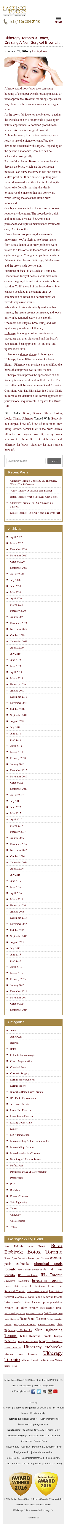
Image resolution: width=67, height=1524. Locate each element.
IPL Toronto (52, 1274)
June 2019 (15, 660)
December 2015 (18, 917)
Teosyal (24, 276)
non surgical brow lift (19, 439)
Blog (59, 1463)
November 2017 (18, 776)
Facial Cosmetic (37, 1435)
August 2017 (17, 795)
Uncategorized (17, 1220)
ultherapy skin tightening (20, 1353)
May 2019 (15, 666)
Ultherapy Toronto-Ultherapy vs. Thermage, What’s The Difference (33, 482)
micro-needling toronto (51, 1307)
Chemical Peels (18, 1067)
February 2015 (18, 979)
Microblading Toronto (22, 1147)
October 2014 (17, 1003)
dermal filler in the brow (37, 429)
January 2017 (17, 838)
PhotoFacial (16, 1177)
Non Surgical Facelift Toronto (26, 1159)
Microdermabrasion (42, 1452)
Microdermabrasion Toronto (25, 1153)
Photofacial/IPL (52, 1458)
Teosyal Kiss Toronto (28, 1341)
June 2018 (15, 733)
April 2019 (16, 672)
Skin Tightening (18, 1202)
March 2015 (16, 973)
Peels (9, 1458)
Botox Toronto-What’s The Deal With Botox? (34, 496)
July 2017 (15, 801)
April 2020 (16, 598)
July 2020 (15, 580)
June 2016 (15, 881)
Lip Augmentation (20, 1134)
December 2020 (18, 549)
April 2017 (16, 819)
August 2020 (17, 574)
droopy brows (53, 434)
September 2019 (18, 641)
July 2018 (15, 727)
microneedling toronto (14, 1313)
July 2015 (15, 948)
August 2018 (17, 721)
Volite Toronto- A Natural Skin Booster (31, 490)
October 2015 (17, 930)
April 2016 (16, 893)
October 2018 (17, 709)
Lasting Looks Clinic (21, 1122)
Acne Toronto (37, 1246)
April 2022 (16, 537)
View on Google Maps (44, 1385)
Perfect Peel (16, 1165)
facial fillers (27, 271)
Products (27, 1463)
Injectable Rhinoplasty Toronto (26, 1092)
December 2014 (18, 991)
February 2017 (18, 831)
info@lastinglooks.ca (19, 1390)
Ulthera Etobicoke (12, 1347)
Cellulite (25, 1446)
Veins (17, 1458)
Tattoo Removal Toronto (35, 1336)
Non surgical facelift (34, 1313)
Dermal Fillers (42, 413)
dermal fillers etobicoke (29, 1269)
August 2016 (17, 868)
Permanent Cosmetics (43, 1446)
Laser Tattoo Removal (22, 1116)
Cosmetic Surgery (19, 1073)
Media (38, 1463)
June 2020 (15, 586)
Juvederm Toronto (19, 1104)
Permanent (23, 1424)
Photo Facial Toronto (33, 1318)
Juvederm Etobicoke (16, 1281)
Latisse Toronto (31, 1302)
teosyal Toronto (51, 1341)
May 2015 (15, 960)
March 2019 (16, 678)
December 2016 (18, 844)
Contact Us (49, 1463)
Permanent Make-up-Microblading (28, 1171)
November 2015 (18, 924)
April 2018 (16, 745)
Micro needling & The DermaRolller (29, 1141)
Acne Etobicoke (13, 1246)
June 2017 (15, 807)
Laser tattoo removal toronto (45, 1297)
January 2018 (17, 764)
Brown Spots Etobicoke (15, 1258)
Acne (13, 1030)
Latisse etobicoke (12, 1302)
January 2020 (17, 617)
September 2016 (18, 862)
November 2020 (18, 555)
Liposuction (26, 1441)
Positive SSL (33, 1517)
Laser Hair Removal (20, 1110)
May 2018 (15, 739)
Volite (13, 1227)
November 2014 (18, 997)
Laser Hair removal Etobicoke (24, 1286)
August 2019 (17, 647)
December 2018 (18, 696)
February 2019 (18, 684)
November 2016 (18, 850)
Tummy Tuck (40, 1441)
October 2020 (17, 561)
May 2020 (15, 592)
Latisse (13, 1128)
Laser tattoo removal (37, 1291)
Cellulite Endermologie (22, 1055)
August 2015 (17, 942)
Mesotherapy (12, 1446)
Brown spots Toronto (38, 1258)
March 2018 (16, 752)
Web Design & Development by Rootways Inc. (33, 1510)
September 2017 (18, 788)
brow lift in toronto (43, 423)
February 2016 (18, 905)
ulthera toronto (30, 1360)
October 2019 (17, 635)
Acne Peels (16, 1036)
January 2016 (17, 911)
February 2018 (18, 758)
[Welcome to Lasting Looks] (15, 8)
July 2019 (15, 653)
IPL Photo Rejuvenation (23, 1098)
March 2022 (16, 543)
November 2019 (18, 629)
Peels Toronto (50, 1313)
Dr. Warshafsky (37, 1413)
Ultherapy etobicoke (43, 1347)
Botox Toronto (44, 1251)
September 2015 (18, 936)
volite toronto (47, 1360)
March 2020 (16, 604)
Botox (32, 161)
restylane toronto (25, 1324)
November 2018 (18, 703)
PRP (12, 1184)
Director (7, 1407)
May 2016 (15, 887)
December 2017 (18, 770)
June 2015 (15, 954)
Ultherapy (10, 333)
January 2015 (17, 985)
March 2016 (16, 899)
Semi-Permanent (49, 1419)
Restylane (49, 271)
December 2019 (18, 623)
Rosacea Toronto (19, 1196)
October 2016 (17, 856)
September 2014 (18, 1009)
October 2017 (17, 782)
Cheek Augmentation (21, 1061)
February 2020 (18, 610)
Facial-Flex (53, 1430)
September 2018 (18, 715)
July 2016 (15, 874)
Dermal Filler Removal (22, 1079)
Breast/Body (53, 1435)
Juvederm (10, 276)
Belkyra (14, 1042)
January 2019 (17, 690)
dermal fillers (54, 286)
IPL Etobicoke (28, 1275)
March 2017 (16, 825)
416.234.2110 (25, 1385)
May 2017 (15, 813)
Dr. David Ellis (44, 1407)
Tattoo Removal (13, 1463)
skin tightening (28, 354)
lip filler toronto (27, 1307)
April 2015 (16, 966)
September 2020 (18, 567)
